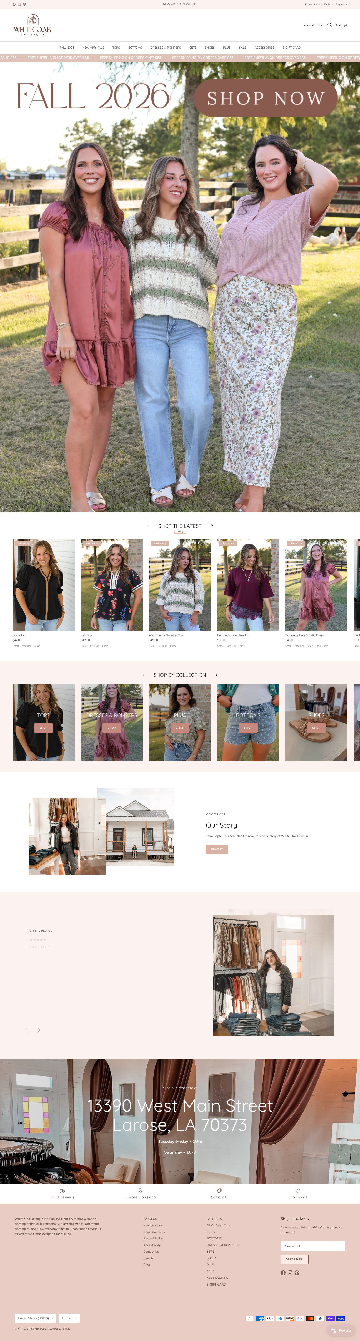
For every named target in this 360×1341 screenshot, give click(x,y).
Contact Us (151, 1252)
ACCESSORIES (264, 48)
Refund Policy (153, 1238)
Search (148, 1258)
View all (180, 532)
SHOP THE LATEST (180, 526)
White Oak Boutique (35, 1329)
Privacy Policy (153, 1225)
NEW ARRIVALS (93, 48)
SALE (242, 48)
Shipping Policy (154, 1232)
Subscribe (294, 1259)
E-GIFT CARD (292, 48)
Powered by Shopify (59, 1329)
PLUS (227, 48)
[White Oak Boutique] (32, 25)
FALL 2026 (67, 48)
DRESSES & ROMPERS (165, 48)
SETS (192, 48)
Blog (147, 1265)
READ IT (217, 849)
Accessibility (152, 1245)
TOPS (116, 48)
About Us (150, 1219)
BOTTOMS (135, 48)
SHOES (210, 48)
